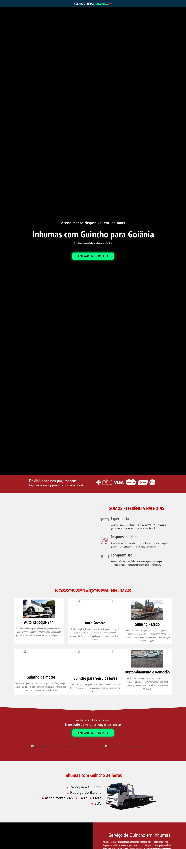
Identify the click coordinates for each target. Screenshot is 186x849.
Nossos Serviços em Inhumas (93, 590)
